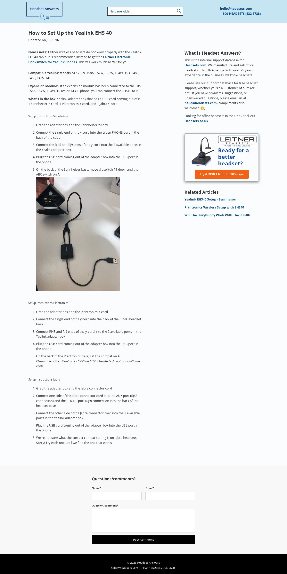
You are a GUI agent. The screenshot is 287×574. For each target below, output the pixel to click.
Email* (149, 488)
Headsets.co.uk (196, 121)
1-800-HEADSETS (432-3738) (240, 14)
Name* (96, 488)
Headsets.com (195, 65)
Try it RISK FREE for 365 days (222, 174)
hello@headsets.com (236, 8)
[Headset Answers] (44, 11)
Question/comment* (105, 505)
